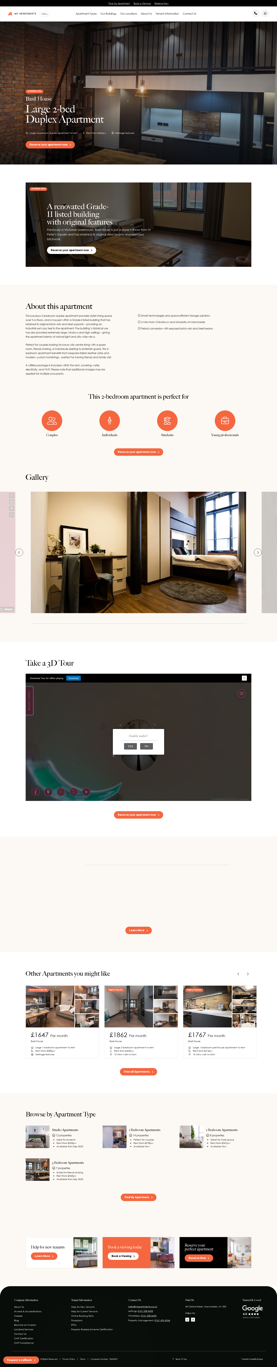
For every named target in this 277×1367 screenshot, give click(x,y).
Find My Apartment (119, 3)
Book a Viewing (142, 3)
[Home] (22, 14)
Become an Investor (25, 1324)
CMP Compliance (24, 1342)
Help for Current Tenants (84, 1311)
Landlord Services (23, 1329)
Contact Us (189, 13)
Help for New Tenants (82, 1306)
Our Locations (128, 13)
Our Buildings (108, 13)
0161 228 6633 (145, 1311)
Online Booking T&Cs (82, 1315)
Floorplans (76, 1320)
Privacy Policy (69, 1359)
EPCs (73, 1324)
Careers (18, 1315)
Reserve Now (162, 3)
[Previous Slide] (19, 552)
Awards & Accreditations (27, 1311)
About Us (146, 13)
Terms (82, 1359)
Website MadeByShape (252, 1359)
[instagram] (187, 1320)
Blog (16, 1320)
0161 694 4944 (162, 1320)
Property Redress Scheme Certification (92, 1329)
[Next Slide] (258, 552)
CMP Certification (23, 1338)
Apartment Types (86, 13)
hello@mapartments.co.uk (142, 1306)
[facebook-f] (193, 1320)
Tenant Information (167, 13)
